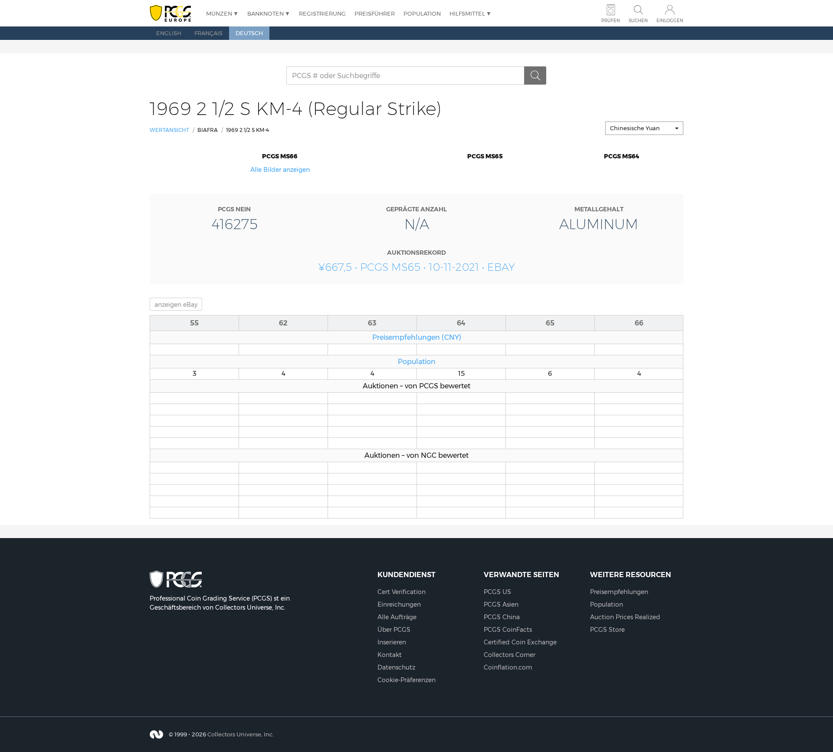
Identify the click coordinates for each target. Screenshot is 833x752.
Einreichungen (399, 604)
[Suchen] (535, 75)
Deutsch (249, 33)
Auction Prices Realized (625, 617)
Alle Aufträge (396, 617)
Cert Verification (401, 592)
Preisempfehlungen (619, 592)
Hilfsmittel (467, 13)
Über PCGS (393, 630)
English (168, 33)
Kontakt (389, 655)
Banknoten (265, 13)
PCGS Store (607, 630)
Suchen (638, 20)
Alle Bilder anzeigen (280, 170)
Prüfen (610, 20)
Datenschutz (396, 667)
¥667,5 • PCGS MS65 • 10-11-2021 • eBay (416, 267)
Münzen (219, 13)
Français (208, 33)
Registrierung (322, 13)
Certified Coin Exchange (520, 642)
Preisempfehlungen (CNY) (416, 337)
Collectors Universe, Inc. (240, 734)
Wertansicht (169, 130)
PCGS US (497, 592)
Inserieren (391, 642)
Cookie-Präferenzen (406, 680)
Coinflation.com (508, 667)
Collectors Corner (509, 655)
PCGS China (502, 617)
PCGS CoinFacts (508, 630)
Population (422, 13)
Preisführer (374, 13)
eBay (175, 305)
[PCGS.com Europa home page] (173, 13)
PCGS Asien (501, 604)
